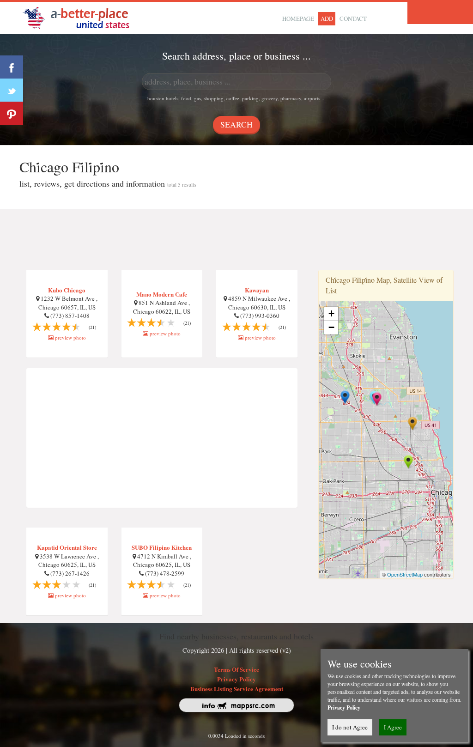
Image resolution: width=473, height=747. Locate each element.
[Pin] (11, 113)
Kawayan (257, 289)
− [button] (331, 327)
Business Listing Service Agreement (236, 688)
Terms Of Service (236, 669)
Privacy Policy (236, 678)
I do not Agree (350, 727)
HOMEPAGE (298, 18)
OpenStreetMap (405, 574)
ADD (327, 18)
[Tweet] (11, 90)
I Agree (393, 727)
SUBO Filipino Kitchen (162, 547)
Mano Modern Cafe (161, 294)
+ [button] (331, 313)
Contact (353, 18)
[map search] (82, 17)
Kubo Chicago (66, 289)
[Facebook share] (11, 67)
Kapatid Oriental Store (67, 547)
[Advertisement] (236, 240)
